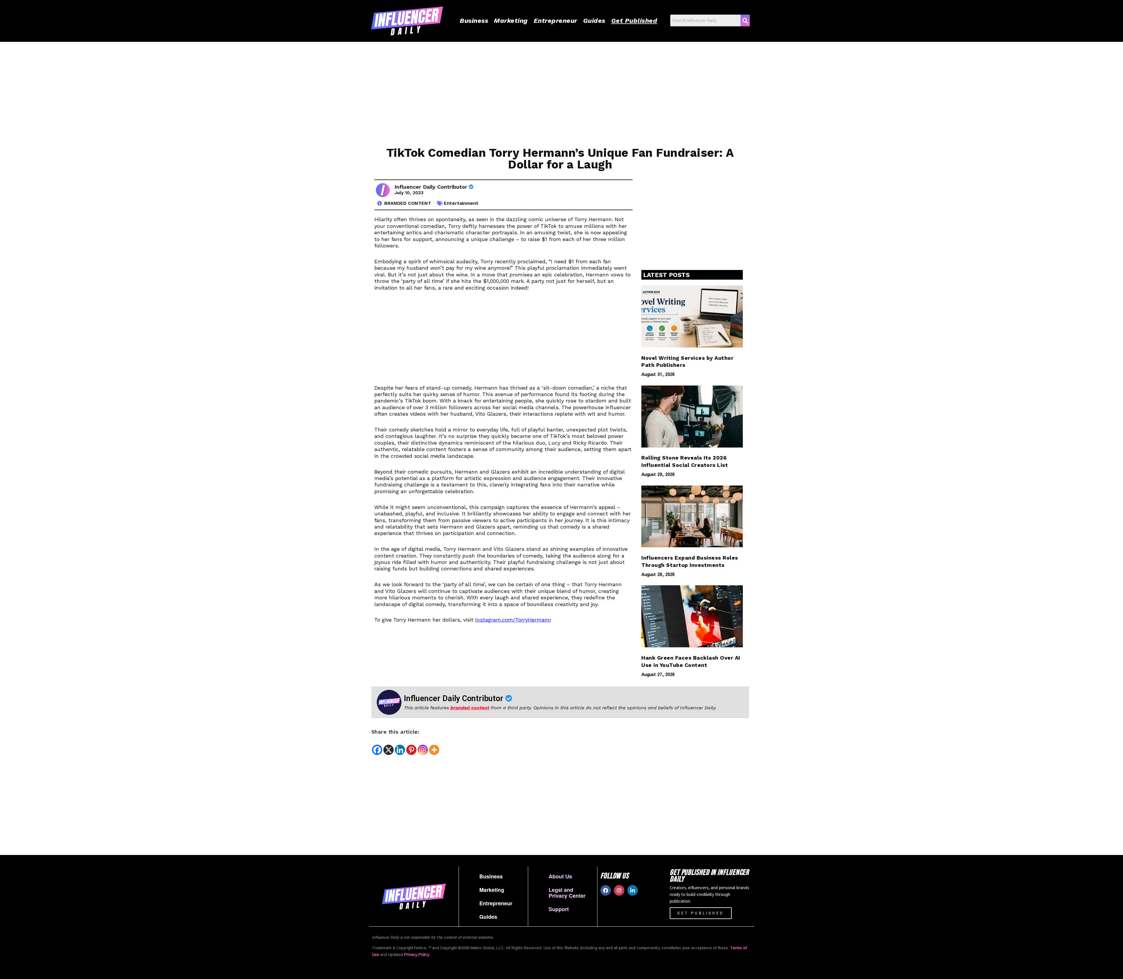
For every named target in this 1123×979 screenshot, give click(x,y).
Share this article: (395, 732)
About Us (560, 876)
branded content (469, 707)
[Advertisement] (543, 92)
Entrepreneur (555, 20)
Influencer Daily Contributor (432, 187)
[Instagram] (423, 750)
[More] (434, 750)
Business (474, 20)
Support (559, 909)
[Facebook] (377, 750)
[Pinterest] (411, 750)
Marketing (511, 20)
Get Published (634, 20)
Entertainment (461, 203)
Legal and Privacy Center (567, 892)
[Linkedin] (400, 750)
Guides (594, 20)
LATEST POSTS (666, 274)
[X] (388, 750)
